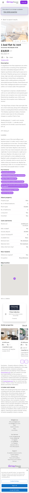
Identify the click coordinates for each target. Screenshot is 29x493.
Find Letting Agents (14, 446)
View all (24, 325)
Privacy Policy (14, 456)
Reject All (14, 485)
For (14, 439)
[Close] (27, 470)
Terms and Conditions (14, 457)
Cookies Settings (15, 454)
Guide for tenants (14, 426)
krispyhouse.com (5, 372)
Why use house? (14, 421)
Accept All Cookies (14, 490)
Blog (14, 428)
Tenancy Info (5, 60)
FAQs (14, 425)
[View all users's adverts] (14, 307)
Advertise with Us (14, 445)
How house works (14, 423)
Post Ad (23, 2)
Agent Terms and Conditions (14, 459)
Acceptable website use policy (14, 452)
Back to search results (10, 20)
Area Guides (14, 430)
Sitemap (14, 461)
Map (25, 41)
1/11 (18, 41)
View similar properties (10, 12)
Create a (14, 436)
